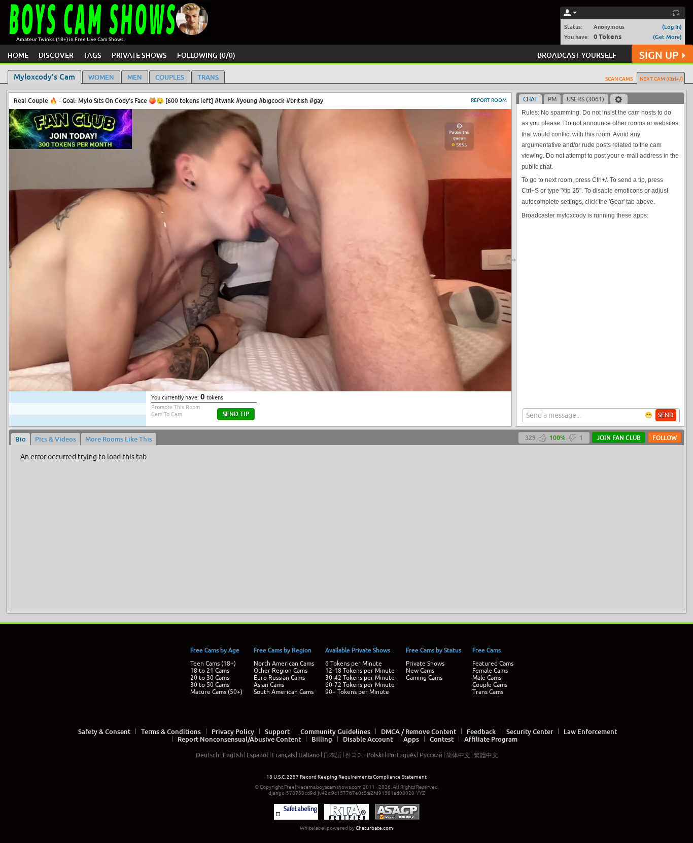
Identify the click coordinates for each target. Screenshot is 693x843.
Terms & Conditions (171, 731)
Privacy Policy (233, 731)
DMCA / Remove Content (418, 731)
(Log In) (672, 26)
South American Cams (284, 691)
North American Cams (284, 663)
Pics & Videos (55, 439)
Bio (20, 439)
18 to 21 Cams (209, 670)
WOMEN (101, 77)
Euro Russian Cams (279, 677)
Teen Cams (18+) (213, 663)
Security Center (529, 731)
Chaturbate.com (374, 828)
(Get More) (667, 36)
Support (277, 731)
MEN (134, 77)
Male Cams (486, 677)
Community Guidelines (335, 731)
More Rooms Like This (118, 439)
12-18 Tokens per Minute (360, 670)
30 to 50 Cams (209, 684)
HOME (18, 55)
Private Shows (425, 663)
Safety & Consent (104, 731)
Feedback (481, 731)
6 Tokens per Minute (353, 663)
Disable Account (368, 739)
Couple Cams (489, 684)
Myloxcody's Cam (44, 76)
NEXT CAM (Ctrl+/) (661, 79)
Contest (442, 739)
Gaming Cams (424, 677)
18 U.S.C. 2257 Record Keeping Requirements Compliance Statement (346, 777)
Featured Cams (492, 663)
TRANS (208, 77)
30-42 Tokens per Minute (360, 677)
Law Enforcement (590, 731)
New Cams (420, 670)
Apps (411, 739)
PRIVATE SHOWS (139, 55)
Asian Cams (269, 684)
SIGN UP (658, 55)
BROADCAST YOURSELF (576, 55)
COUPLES (169, 77)
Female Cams (490, 670)
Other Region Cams (280, 670)
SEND (666, 415)
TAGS (92, 55)
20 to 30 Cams (209, 677)
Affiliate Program (490, 739)
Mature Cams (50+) (216, 691)
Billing (321, 739)
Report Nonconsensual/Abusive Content (239, 739)
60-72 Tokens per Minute (360, 684)
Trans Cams (487, 691)
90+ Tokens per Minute (357, 691)
